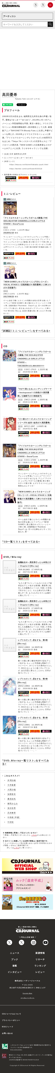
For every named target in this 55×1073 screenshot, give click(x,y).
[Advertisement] (27, 60)
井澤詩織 (11, 780)
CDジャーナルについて (11, 1014)
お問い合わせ (7, 1033)
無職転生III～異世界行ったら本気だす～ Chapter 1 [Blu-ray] (34, 603)
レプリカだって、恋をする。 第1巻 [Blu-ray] (32, 719)
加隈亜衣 (11, 794)
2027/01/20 (28, 572)
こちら (34, 835)
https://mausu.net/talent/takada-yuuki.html (28, 164)
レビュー (40, 971)
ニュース (14, 952)
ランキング (40, 965)
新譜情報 (40, 952)
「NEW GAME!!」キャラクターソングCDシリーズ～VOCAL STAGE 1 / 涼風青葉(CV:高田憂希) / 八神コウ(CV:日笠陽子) (27, 284)
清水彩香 (11, 808)
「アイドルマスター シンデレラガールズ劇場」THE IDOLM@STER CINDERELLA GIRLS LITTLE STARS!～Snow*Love (25, 220)
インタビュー (15, 971)
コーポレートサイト (27, 998)
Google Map (27, 993)
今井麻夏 (11, 784)
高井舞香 (11, 812)
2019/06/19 (28, 371)
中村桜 (10, 822)
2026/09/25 (28, 649)
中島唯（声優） (13, 817)
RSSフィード (7, 1026)
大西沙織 (11, 789)
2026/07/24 (28, 727)
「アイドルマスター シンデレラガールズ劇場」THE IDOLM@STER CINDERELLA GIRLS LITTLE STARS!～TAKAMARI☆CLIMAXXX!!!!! (34, 358)
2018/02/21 (28, 428)
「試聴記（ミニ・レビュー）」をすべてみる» (25, 330)
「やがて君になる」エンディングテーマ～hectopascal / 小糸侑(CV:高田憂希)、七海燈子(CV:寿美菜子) (34, 392)
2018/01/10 (8, 232)
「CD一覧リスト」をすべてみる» (21, 541)
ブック (14, 959)
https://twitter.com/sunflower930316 (25, 168)
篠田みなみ (12, 803)
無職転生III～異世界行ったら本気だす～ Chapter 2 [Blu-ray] (34, 564)
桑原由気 (11, 798)
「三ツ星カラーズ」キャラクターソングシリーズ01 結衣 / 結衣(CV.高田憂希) (34, 421)
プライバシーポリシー (11, 1020)
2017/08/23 (8, 296)
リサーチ (40, 959)
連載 (14, 965)
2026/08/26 (28, 688)
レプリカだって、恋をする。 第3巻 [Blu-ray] (32, 642)
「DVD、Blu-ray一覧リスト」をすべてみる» (25, 762)
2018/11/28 (28, 402)
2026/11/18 (28, 610)
